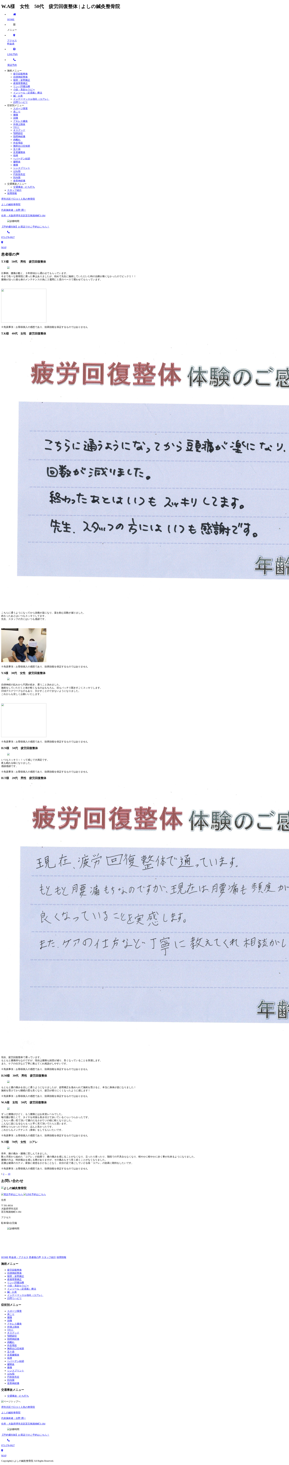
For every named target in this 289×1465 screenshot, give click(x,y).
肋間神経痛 (19, 136)
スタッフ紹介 (49, 1257)
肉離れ (16, 139)
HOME (4, 1257)
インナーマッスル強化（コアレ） (31, 99)
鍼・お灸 (18, 96)
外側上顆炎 (19, 124)
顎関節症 (18, 133)
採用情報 (61, 1257)
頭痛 (15, 118)
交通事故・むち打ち (24, 187)
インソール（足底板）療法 (27, 92)
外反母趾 (18, 143)
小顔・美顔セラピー (24, 89)
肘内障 (16, 177)
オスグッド (19, 130)
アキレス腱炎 (20, 121)
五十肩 (16, 149)
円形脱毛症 (19, 174)
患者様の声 (35, 1257)
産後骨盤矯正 (20, 83)
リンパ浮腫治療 (21, 86)
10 (9, 1174)
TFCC (16, 127)
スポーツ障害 (20, 108)
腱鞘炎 (16, 161)
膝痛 (15, 165)
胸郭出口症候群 (21, 146)
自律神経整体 (20, 77)
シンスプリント (21, 168)
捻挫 (15, 155)
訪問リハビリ (20, 102)
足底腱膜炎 (19, 152)
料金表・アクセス (18, 1257)
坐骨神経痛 (19, 180)
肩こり (16, 111)
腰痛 (15, 115)
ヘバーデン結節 (21, 158)
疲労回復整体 (20, 73)
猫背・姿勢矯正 (21, 80)
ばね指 (16, 171)
